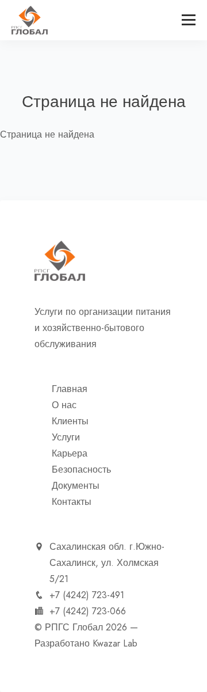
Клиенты (70, 421)
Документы (75, 486)
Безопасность (81, 469)
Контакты (71, 502)
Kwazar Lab (115, 643)
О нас (64, 405)
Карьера (69, 453)
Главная (69, 389)
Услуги (66, 437)
